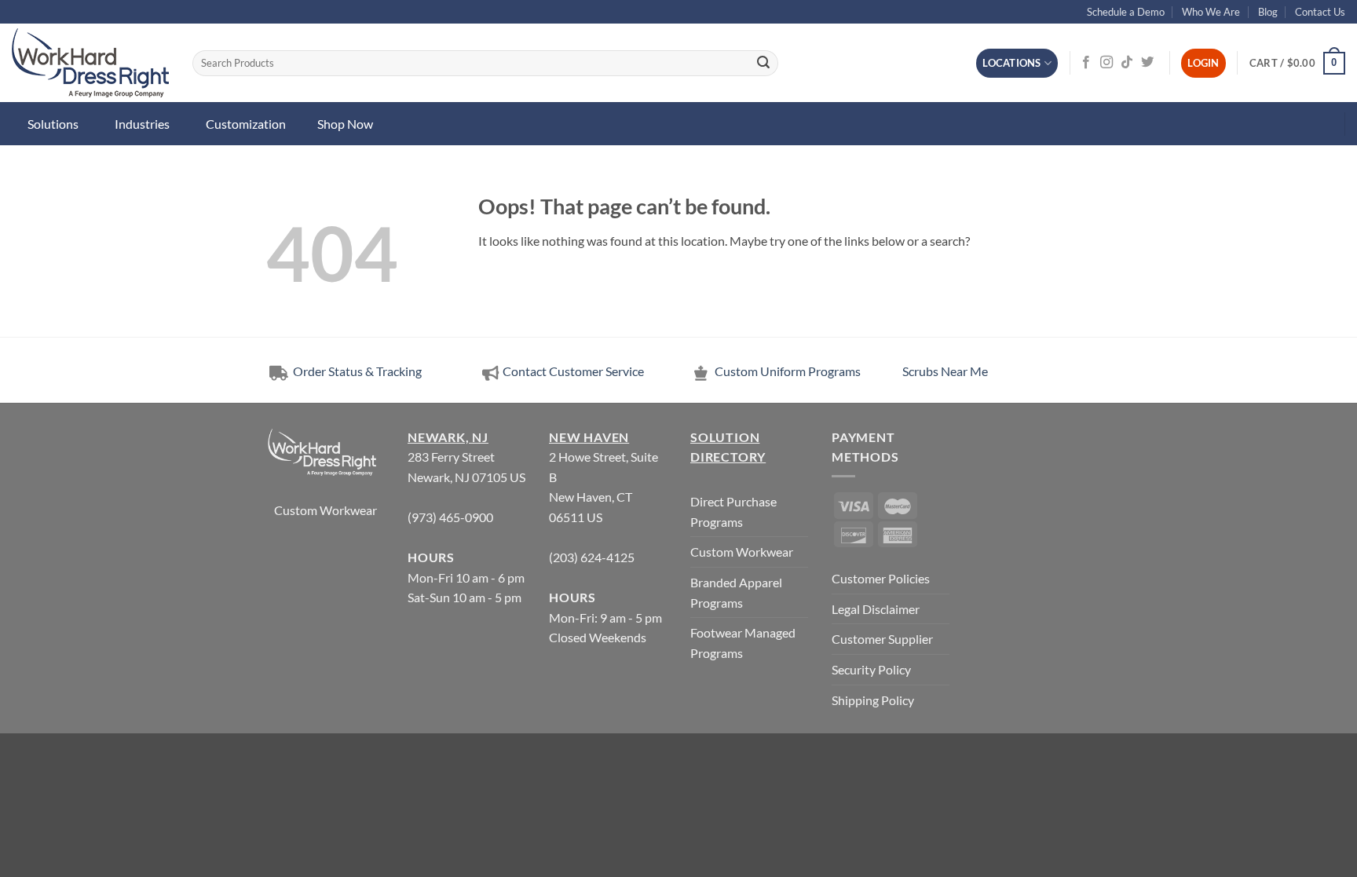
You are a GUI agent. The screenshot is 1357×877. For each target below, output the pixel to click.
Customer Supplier (882, 638)
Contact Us (1320, 11)
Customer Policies (881, 578)
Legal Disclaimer (876, 608)
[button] (1297, 64)
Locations (1011, 63)
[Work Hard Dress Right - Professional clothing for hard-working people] (90, 63)
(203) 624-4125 (592, 557)
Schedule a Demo (1126, 11)
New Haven (589, 436)
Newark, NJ (448, 436)
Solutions (53, 123)
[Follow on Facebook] (1086, 63)
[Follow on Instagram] (1106, 63)
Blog (1268, 11)
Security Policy (871, 669)
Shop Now (345, 123)
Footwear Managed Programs (743, 642)
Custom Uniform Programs (788, 371)
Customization (246, 123)
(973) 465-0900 (450, 517)
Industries (142, 123)
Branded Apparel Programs (736, 592)
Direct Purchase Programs (733, 511)
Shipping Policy (873, 699)
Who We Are (1211, 11)
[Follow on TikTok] (1127, 63)
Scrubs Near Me (945, 371)
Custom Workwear (325, 509)
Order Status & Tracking (356, 371)
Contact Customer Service (573, 371)
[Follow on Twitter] (1147, 63)
